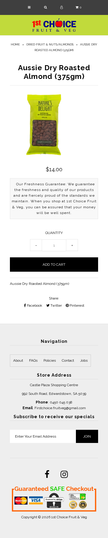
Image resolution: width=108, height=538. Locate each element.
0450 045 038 (61, 402)
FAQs (33, 360)
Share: (54, 298)
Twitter (56, 305)
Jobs (84, 360)
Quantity (54, 233)
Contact (68, 360)
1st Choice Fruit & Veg (69, 517)
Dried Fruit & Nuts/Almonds (50, 44)
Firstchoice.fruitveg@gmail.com (60, 408)
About (18, 360)
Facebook (34, 305)
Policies (50, 360)
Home (15, 44)
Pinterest (76, 305)
